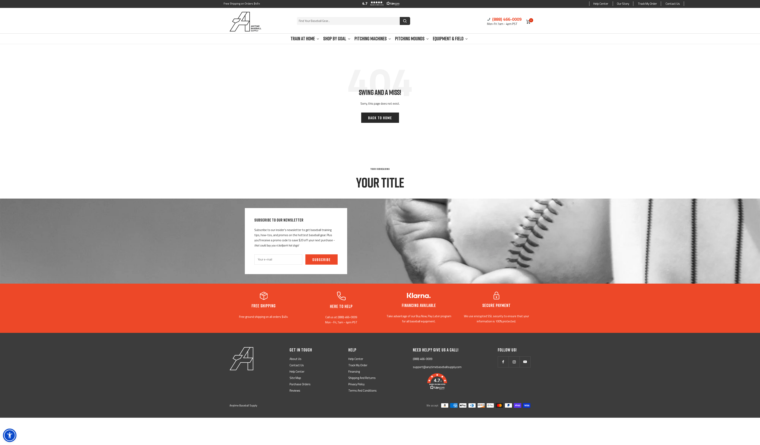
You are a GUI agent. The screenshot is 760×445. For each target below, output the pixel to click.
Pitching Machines (370, 39)
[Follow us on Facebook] (503, 361)
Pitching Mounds (410, 39)
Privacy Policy (356, 384)
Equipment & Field (448, 39)
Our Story (623, 3)
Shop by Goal (334, 39)
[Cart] (528, 22)
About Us (295, 359)
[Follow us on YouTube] (525, 361)
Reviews (295, 390)
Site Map (295, 378)
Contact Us (673, 3)
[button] (380, 3)
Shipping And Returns (362, 378)
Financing (354, 371)
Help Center (600, 3)
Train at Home (303, 39)
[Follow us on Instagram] (514, 361)
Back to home (380, 117)
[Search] (405, 21)
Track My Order (647, 3)
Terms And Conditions (362, 390)
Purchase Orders (300, 384)
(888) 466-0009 (506, 19)
